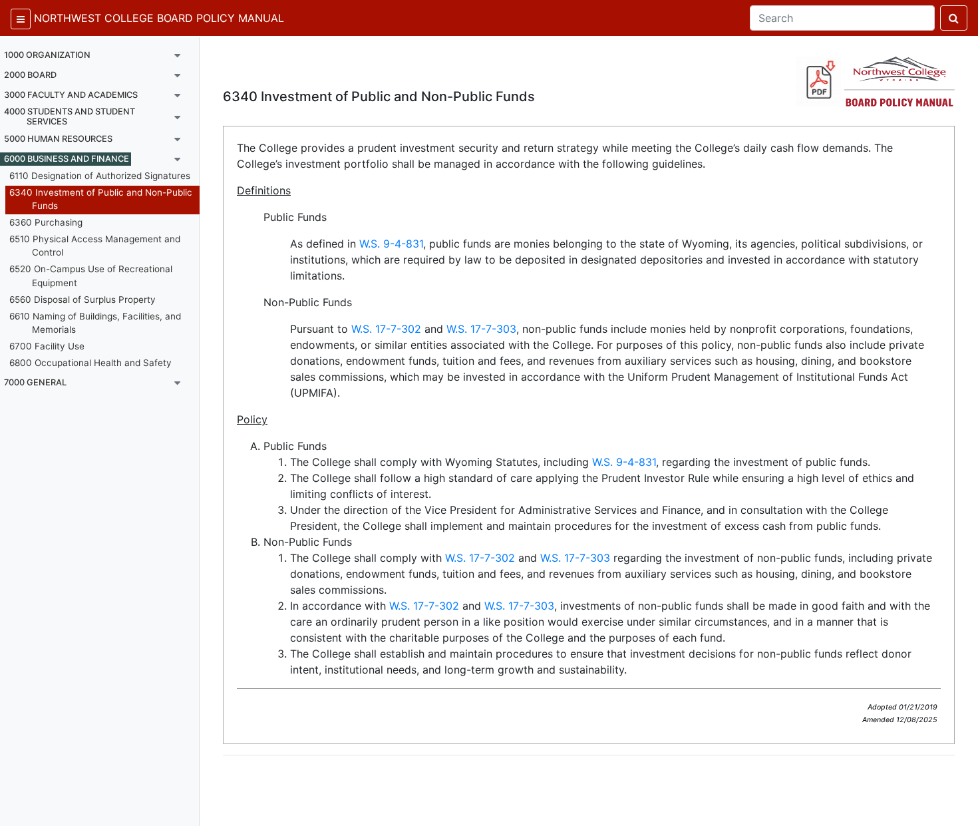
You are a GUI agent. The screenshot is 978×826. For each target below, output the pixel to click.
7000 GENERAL (35, 382)
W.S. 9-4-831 (391, 243)
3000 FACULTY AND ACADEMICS (71, 95)
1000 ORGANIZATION (47, 55)
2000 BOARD (30, 75)
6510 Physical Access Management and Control (94, 246)
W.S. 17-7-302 (386, 328)
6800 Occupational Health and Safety (90, 362)
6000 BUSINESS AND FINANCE (66, 159)
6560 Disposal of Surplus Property (82, 299)
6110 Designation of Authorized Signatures (99, 175)
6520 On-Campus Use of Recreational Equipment (90, 276)
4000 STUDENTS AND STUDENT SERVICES (69, 116)
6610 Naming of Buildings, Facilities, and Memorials (95, 323)
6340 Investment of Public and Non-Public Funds (100, 199)
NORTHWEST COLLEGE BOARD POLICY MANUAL (159, 18)
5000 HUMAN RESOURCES (58, 139)
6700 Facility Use (46, 346)
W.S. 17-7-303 (481, 328)
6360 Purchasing (45, 222)
